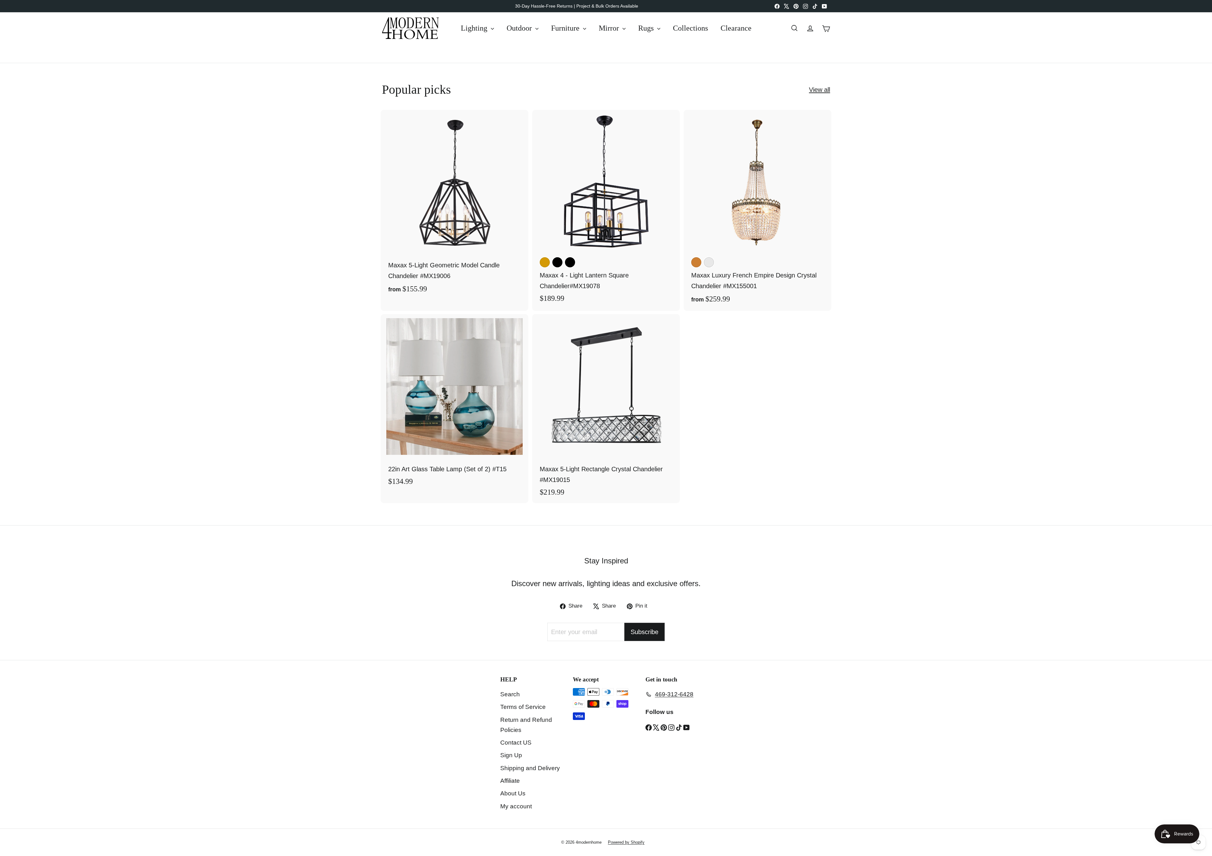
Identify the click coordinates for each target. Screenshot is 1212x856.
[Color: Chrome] (709, 262)
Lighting (475, 28)
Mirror (610, 28)
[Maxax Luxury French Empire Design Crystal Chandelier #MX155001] (757, 210)
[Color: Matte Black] (570, 262)
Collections (690, 28)
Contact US (516, 742)
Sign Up (511, 755)
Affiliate (510, 780)
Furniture (566, 28)
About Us (513, 793)
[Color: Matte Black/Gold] (557, 262)
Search (510, 694)
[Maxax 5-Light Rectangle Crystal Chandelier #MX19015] (606, 408)
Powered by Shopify (626, 842)
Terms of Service (523, 707)
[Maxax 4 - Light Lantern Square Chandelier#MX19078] (606, 209)
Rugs (647, 28)
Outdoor (520, 28)
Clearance (736, 28)
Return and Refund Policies (526, 724)
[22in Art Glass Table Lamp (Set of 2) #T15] (454, 403)
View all (819, 89)
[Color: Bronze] (696, 262)
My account (516, 806)
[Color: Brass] (545, 262)
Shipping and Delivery (530, 768)
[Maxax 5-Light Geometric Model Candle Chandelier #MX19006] (454, 205)
